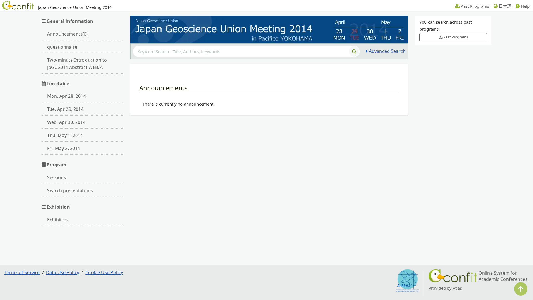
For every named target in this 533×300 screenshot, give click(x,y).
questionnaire (62, 47)
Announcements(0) (67, 34)
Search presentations (70, 191)
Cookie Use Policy (104, 272)
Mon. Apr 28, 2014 (66, 96)
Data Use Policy (62, 272)
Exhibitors (58, 220)
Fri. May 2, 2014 (63, 148)
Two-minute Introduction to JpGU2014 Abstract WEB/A (77, 63)
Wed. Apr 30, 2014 (66, 122)
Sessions (56, 177)
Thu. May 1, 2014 (65, 135)
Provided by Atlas (445, 288)
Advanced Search (387, 51)
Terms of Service (22, 272)
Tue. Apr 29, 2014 (65, 109)
